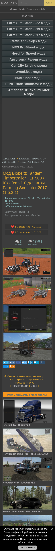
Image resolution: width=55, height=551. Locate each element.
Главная (9, 158)
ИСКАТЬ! (49, 3)
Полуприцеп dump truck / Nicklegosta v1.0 (25, 454)
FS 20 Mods (27, 16)
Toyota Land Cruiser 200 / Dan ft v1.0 (22, 511)
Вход (34, 385)
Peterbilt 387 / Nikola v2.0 (16, 425)
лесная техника (32, 161)
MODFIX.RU (9, 2)
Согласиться (27, 547)
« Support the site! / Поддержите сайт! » (27, 9)
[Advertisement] (27, 127)
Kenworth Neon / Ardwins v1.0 (19, 482)
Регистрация (20, 385)
